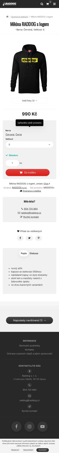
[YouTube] (42, 427)
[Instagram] (29, 427)
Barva (8, 130)
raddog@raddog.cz (31, 212)
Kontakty (29, 349)
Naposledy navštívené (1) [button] (28, 320)
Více (46, 183)
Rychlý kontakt (31, 216)
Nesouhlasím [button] (28, 450)
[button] (20, 238)
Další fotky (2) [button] (28, 100)
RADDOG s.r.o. (19, 187)
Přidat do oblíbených (31, 231)
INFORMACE (29, 340)
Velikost (9, 139)
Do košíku (30, 172)
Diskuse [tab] (34, 253)
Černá (19, 134)
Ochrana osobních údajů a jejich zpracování (29, 353)
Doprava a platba (32, 191)
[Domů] (10, 4)
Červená (10, 134)
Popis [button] (24, 253)
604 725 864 (31, 208)
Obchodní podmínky (29, 345)
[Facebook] (16, 427)
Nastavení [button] (15, 450)
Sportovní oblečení (19, 17)
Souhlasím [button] (43, 450)
